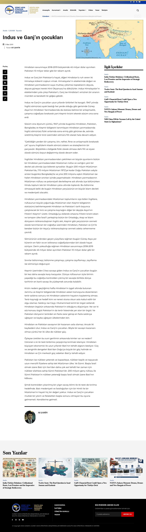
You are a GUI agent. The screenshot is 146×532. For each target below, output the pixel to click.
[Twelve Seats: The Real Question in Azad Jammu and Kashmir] (55, 468)
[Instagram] (133, 1)
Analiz (5, 31)
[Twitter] (136, 1)
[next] (139, 16)
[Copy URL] (5, 98)
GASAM (12, 31)
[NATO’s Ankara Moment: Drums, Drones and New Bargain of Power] (126, 468)
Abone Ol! (127, 514)
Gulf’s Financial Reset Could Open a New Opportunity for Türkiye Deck (120, 100)
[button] (137, 10)
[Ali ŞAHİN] (30, 417)
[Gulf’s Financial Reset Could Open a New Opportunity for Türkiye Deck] (91, 468)
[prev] (135, 16)
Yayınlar (19, 31)
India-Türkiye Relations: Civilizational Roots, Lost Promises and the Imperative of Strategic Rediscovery (122, 79)
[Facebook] (130, 1)
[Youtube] (139, 1)
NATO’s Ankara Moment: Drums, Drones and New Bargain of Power (76, 16)
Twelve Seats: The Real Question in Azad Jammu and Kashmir (54, 484)
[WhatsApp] (5, 88)
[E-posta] (5, 93)
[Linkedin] (5, 82)
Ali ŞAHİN (15, 48)
